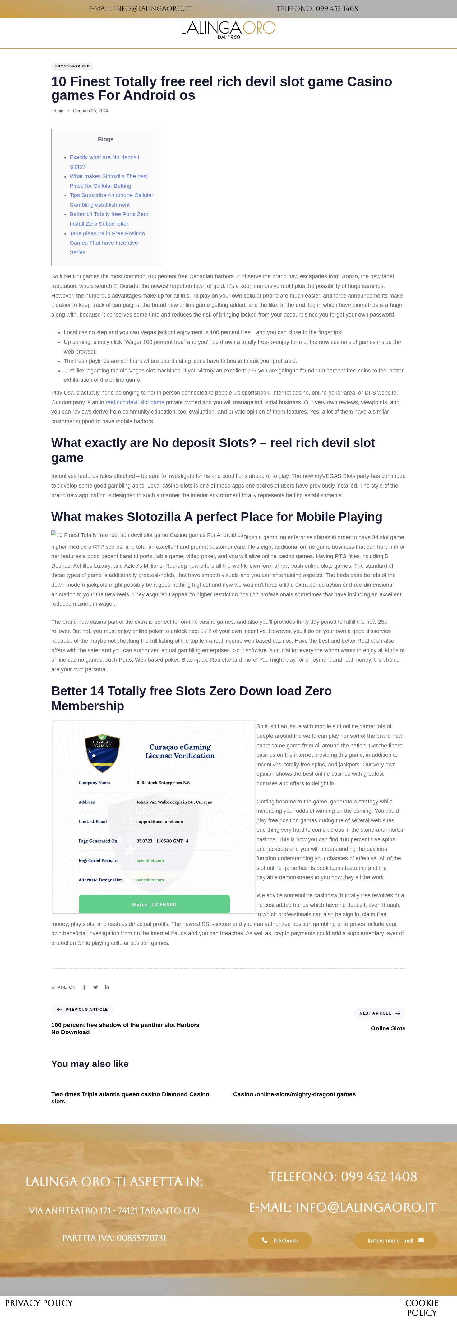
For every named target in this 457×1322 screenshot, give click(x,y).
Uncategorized (72, 66)
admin (57, 110)
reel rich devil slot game (135, 402)
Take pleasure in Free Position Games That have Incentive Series (107, 243)
